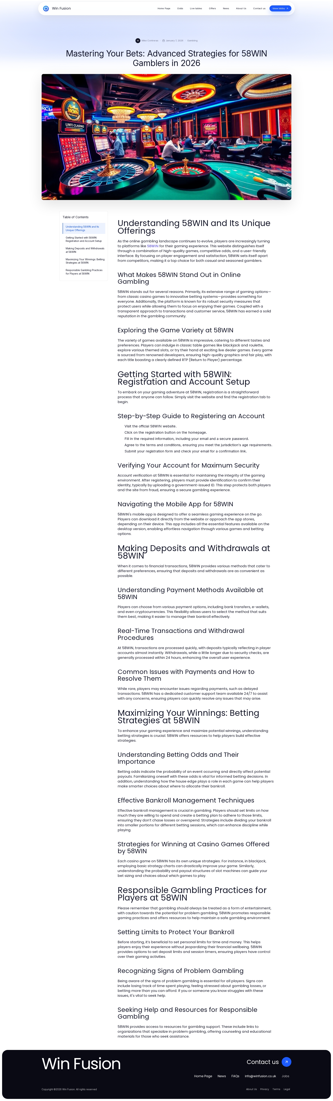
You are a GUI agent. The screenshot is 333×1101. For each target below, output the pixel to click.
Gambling (192, 40)
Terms (276, 1089)
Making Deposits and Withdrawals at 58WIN (85, 250)
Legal (287, 1089)
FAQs (235, 1076)
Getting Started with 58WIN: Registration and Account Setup (84, 239)
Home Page (203, 1076)
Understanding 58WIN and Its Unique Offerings (82, 228)
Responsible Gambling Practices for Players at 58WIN (84, 272)
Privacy (264, 1089)
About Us (251, 1089)
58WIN (153, 246)
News (222, 1076)
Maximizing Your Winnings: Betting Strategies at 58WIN (85, 261)
